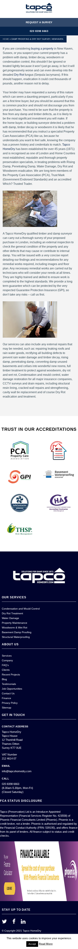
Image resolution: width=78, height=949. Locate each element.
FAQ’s (5, 665)
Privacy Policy (10, 702)
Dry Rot (19, 74)
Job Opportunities (12, 688)
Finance (6, 698)
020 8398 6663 (39, 31)
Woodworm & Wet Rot (14, 627)
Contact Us (8, 693)
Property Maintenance (14, 622)
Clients (6, 669)
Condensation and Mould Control (21, 608)
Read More (46, 943)
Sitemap (6, 707)
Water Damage (10, 618)
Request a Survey (39, 22)
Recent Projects (11, 674)
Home (6, 39)
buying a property (42, 48)
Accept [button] (32, 944)
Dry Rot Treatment (12, 613)
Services (7, 655)
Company (7, 660)
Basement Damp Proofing (16, 632)
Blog (4, 679)
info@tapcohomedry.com (17, 771)
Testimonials (9, 684)
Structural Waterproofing (16, 637)
